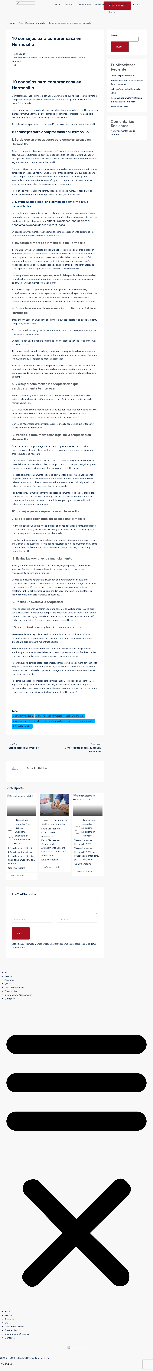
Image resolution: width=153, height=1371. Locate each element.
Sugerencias (11, 991)
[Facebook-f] (1, 1364)
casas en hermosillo (53, 721)
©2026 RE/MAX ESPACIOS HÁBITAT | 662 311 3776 (24, 1357)
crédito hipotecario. (50, 594)
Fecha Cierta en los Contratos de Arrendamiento (50, 832)
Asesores (69, 4)
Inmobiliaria (19, 831)
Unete (8, 983)
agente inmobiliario (33, 365)
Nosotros (100, 4)
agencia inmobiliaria (23, 715)
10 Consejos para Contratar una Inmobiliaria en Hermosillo (126, 99)
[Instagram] (6, 1364)
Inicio (57, 4)
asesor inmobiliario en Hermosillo (43, 319)
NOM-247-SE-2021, (52, 460)
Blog (123, 4)
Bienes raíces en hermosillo (49, 715)
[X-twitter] (3, 1364)
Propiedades (84, 4)
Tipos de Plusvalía (119, 106)
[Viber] (11, 1364)
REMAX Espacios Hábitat (20, 848)
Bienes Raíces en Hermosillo (32, 23)
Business (18, 827)
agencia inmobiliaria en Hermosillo (40, 340)
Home (12, 23)
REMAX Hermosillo (22, 726)
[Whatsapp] (8, 1364)
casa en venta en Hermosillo (26, 721)
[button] (76, 1156)
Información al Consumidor (18, 994)
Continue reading (16, 867)
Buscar (114, 35)
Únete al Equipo (112, 8)
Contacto (135, 4)
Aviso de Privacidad (14, 987)
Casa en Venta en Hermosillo (56, 57)
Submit (20, 933)
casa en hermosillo (74, 715)
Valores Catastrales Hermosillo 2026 (126, 91)
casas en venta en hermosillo (80, 721)
